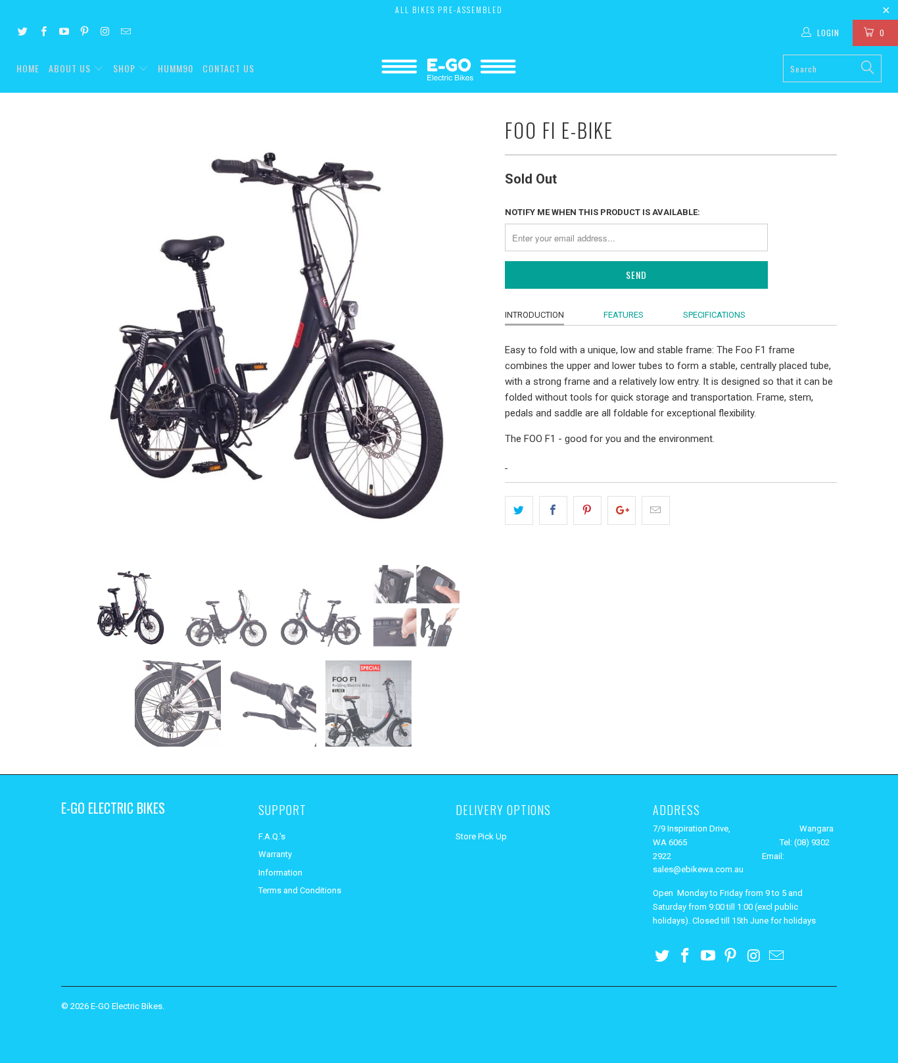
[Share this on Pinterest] (587, 510)
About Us (71, 68)
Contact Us (228, 68)
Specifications (714, 315)
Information (280, 873)
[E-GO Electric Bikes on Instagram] (104, 32)
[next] (468, 327)
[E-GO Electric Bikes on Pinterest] (83, 32)
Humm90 (175, 68)
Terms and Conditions (299, 890)
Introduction (534, 315)
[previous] (84, 327)
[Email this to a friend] (656, 510)
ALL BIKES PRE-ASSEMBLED (449, 9)
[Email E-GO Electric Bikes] (124, 32)
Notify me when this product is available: (602, 212)
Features (623, 315)
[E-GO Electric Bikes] (449, 69)
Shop (124, 68)
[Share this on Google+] (621, 510)
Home (27, 68)
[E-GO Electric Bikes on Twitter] (22, 32)
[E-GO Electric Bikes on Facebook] (42, 32)
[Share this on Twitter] (519, 510)
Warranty (275, 854)
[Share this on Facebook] (553, 510)
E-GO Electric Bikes (126, 1006)
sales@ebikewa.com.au (698, 869)
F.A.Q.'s (271, 836)
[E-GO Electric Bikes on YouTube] (63, 32)
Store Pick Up (481, 836)
